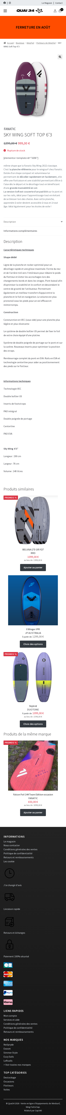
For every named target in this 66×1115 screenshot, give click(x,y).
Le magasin (10, 841)
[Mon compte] (55, 11)
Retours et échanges (14, 932)
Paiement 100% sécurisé (16, 956)
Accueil (10, 43)
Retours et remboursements (19, 857)
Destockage (10, 1077)
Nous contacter (12, 845)
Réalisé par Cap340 (33, 1110)
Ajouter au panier (33, 567)
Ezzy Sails (9, 1056)
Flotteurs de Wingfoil (46, 43)
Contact (58, 3)
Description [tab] (10, 221)
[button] (60, 56)
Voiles (7, 1089)
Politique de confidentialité (18, 853)
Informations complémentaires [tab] (20, 230)
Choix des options (33, 644)
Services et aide (11, 1019)
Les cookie (9, 861)
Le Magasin (47, 3)
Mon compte (10, 1015)
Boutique (20, 43)
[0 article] (60, 11)
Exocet (7, 1048)
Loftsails (8, 1060)
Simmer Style (11, 1052)
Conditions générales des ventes (20, 849)
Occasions (9, 1081)
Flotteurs (9, 1085)
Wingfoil (30, 43)
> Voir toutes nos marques (17, 1064)
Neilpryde (9, 1044)
